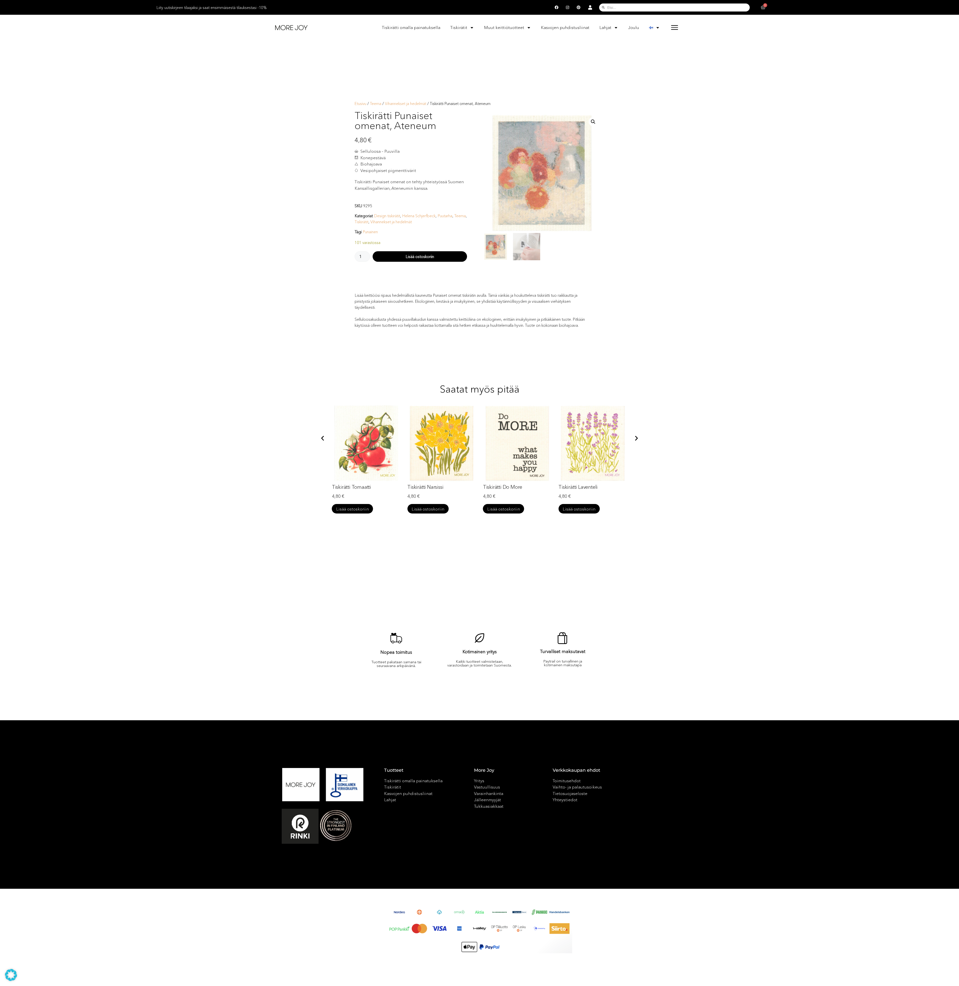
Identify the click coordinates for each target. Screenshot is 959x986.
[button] (593, 121)
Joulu (633, 27)
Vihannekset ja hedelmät (405, 103)
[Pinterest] (578, 7)
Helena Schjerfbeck (419, 215)
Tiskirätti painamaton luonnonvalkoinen (581, 490)
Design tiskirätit (387, 215)
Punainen (370, 231)
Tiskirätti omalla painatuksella (411, 27)
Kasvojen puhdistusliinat (565, 27)
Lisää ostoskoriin (420, 256)
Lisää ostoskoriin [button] (352, 509)
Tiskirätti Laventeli (502, 487)
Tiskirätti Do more (427, 487)
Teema (375, 103)
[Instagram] (567, 7)
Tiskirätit (458, 27)
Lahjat (605, 27)
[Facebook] (556, 7)
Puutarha (445, 215)
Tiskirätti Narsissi (350, 487)
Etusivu (360, 103)
